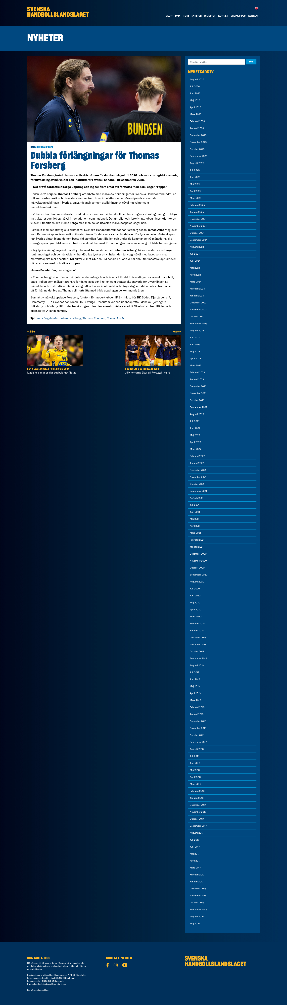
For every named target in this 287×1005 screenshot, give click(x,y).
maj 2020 (195, 602)
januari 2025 (197, 211)
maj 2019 (195, 686)
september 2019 (198, 658)
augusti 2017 (196, 832)
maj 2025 (195, 184)
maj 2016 (195, 923)
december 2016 (198, 888)
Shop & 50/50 (238, 15)
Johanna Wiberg (70, 318)
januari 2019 (196, 714)
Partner (223, 15)
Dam (33, 147)
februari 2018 (197, 790)
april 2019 (195, 693)
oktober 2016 (197, 902)
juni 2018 (195, 763)
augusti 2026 (197, 79)
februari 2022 (197, 456)
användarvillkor (42, 990)
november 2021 (198, 477)
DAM (177, 15)
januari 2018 (196, 797)
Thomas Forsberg (94, 318)
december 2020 (198, 553)
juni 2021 (195, 511)
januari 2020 (197, 630)
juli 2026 (195, 86)
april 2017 (195, 860)
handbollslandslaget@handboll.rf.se (50, 984)
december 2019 (198, 637)
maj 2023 (195, 351)
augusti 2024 (197, 246)
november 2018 (198, 728)
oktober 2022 (197, 400)
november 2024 (198, 225)
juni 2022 (195, 428)
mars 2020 (195, 616)
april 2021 (195, 525)
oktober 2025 (197, 149)
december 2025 (198, 135)
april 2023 (195, 358)
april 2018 (195, 776)
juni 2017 (195, 846)
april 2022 (195, 442)
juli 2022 (195, 421)
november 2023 (198, 309)
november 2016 (198, 895)
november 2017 (198, 811)
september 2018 (198, 742)
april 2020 (195, 609)
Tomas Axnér (115, 318)
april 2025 (195, 191)
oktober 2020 (197, 567)
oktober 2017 (197, 818)
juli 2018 (194, 756)
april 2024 (195, 274)
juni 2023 (195, 344)
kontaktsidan (36, 969)
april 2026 (195, 107)
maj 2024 (195, 267)
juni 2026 (195, 93)
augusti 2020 (197, 581)
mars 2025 (195, 197)
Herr (186, 15)
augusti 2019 (197, 665)
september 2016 (198, 909)
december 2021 (198, 470)
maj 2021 (195, 518)
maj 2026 (195, 100)
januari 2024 (197, 295)
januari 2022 (197, 463)
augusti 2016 (197, 916)
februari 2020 (197, 623)
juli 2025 (195, 170)
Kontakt (253, 15)
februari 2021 (197, 539)
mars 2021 (195, 532)
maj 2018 (195, 769)
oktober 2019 (197, 651)
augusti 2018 (197, 749)
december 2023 (198, 302)
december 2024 (198, 218)
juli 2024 (195, 253)
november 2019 (198, 644)
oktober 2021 (197, 483)
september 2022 (198, 407)
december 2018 (198, 721)
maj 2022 (195, 435)
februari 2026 (197, 121)
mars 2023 (195, 365)
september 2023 (198, 323)
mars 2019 (195, 700)
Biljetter (209, 15)
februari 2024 (197, 288)
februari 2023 (197, 372)
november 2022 (198, 393)
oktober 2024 (197, 232)
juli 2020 (195, 588)
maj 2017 (194, 853)
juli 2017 (194, 839)
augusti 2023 (197, 330)
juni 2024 (195, 260)
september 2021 (198, 490)
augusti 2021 (197, 497)
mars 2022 (195, 449)
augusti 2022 (197, 414)
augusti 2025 (197, 163)
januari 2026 (197, 128)
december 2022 (198, 386)
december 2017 (198, 804)
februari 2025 (197, 204)
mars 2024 (195, 281)
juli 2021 (194, 504)
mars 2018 (195, 783)
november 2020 (198, 560)
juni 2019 (195, 679)
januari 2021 (196, 546)
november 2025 (198, 142)
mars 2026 (195, 114)
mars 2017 (195, 867)
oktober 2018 (197, 735)
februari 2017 (197, 874)
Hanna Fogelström (46, 318)
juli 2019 (194, 672)
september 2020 (198, 574)
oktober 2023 (197, 316)
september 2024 (198, 239)
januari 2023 (197, 379)
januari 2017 (196, 881)
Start (169, 15)
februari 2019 (197, 707)
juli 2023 (195, 337)
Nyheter (196, 15)
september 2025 (198, 156)
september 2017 (198, 825)
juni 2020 (195, 595)
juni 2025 (195, 177)
